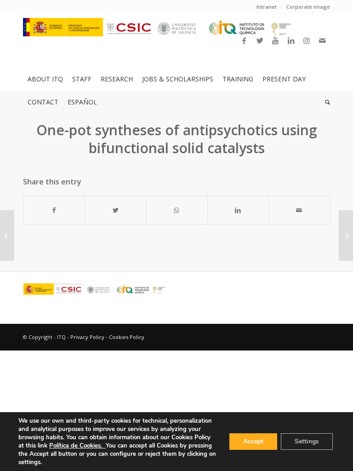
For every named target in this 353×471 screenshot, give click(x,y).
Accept (253, 441)
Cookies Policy (126, 336)
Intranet (266, 6)
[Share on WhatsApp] (176, 210)
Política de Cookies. (77, 446)
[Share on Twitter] (115, 210)
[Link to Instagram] (306, 40)
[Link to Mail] (322, 40)
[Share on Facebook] (54, 210)
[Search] (325, 102)
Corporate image (308, 6)
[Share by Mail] (299, 210)
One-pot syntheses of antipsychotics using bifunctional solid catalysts (176, 139)
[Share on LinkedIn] (238, 210)
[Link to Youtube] (275, 40)
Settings (307, 441)
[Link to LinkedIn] (291, 40)
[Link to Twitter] (260, 40)
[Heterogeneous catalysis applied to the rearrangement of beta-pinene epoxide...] (7, 235)
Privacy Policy (87, 336)
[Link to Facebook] (244, 40)
